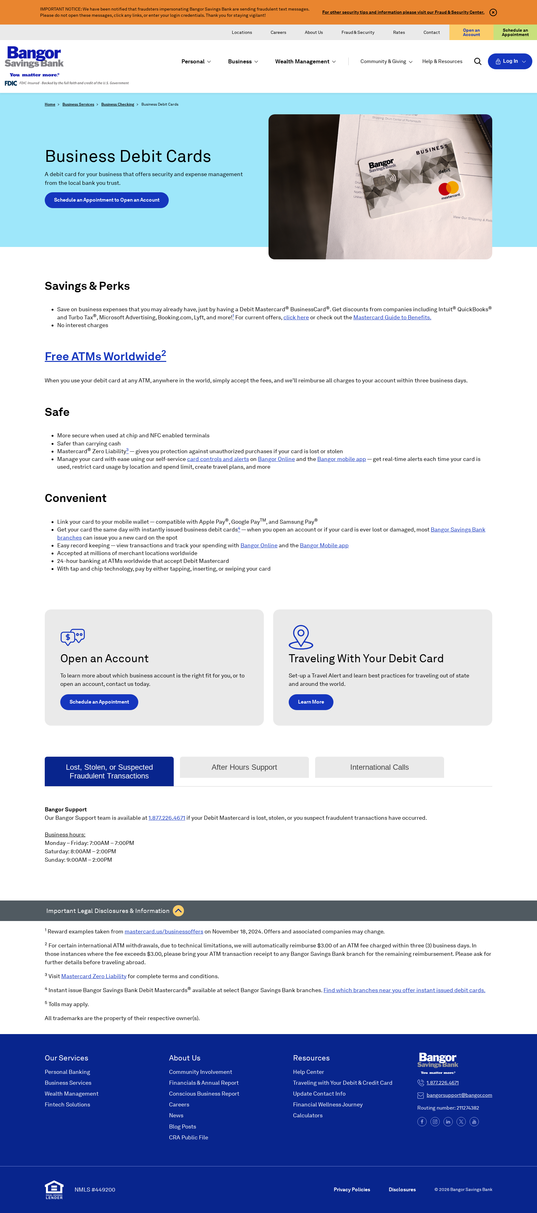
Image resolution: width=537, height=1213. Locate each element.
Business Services (78, 104)
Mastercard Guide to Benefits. (392, 317)
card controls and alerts (218, 459)
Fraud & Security (358, 32)
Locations (242, 32)
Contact (432, 32)
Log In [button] (510, 61)
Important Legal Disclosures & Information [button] (108, 910)
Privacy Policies (352, 1189)
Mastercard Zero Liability (93, 976)
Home (50, 104)
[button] (195, 61)
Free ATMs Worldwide (103, 356)
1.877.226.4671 (167, 817)
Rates (399, 32)
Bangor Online (276, 459)
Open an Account (471, 32)
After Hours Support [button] (244, 767)
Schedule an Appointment (515, 32)
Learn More (311, 702)
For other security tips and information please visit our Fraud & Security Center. (403, 12)
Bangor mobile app (341, 459)
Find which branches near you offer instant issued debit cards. (404, 990)
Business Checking (117, 104)
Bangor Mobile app (324, 545)
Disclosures (402, 1189)
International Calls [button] (379, 767)
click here (296, 317)
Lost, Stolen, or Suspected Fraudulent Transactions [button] (109, 771)
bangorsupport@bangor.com (459, 1095)
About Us (314, 32)
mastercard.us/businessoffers (164, 931)
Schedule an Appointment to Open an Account (106, 200)
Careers (278, 32)
